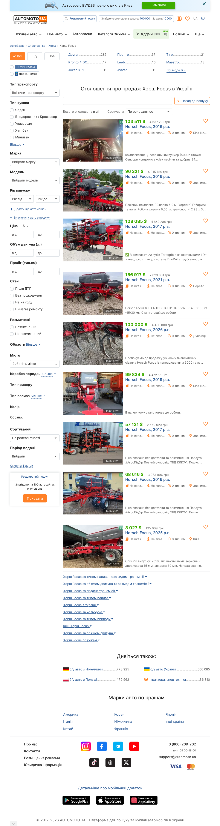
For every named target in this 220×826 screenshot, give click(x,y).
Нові (52, 56)
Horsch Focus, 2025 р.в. (147, 533)
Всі (19, 56)
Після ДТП (23, 288)
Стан (14, 281)
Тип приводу (21, 384)
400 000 (144, 18)
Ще (197, 34)
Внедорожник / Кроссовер (36, 117)
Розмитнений (25, 327)
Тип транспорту (24, 84)
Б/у (34, 56)
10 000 (167, 18)
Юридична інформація (43, 765)
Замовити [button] (158, 5)
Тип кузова (19, 102)
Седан (20, 110)
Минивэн (22, 137)
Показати (35, 498)
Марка (15, 153)
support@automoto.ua (177, 757)
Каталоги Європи (112, 34)
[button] (28, 209)
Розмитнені (20, 320)
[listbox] (26, 226)
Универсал (23, 123)
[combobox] (35, 93)
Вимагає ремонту (29, 309)
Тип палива (20, 396)
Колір (15, 407)
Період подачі (22, 448)
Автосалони (82, 34)
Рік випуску (20, 190)
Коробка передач (25, 374)
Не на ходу (23, 302)
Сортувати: (116, 111)
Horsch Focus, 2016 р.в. (147, 126)
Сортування (20, 429)
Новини (179, 34)
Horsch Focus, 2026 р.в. (147, 329)
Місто (15, 355)
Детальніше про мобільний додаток (110, 788)
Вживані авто (26, 34)
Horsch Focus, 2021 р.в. (147, 279)
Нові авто (55, 34)
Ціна (14, 226)
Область (17, 344)
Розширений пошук (82, 18)
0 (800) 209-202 (182, 744)
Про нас (31, 744)
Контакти (32, 751)
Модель (17, 172)
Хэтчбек (21, 130)
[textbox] (26, 363)
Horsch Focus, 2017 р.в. (147, 226)
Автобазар (17, 45)
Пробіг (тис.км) (23, 263)
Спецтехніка (36, 45)
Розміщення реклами (42, 758)
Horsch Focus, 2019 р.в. (147, 379)
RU (203, 18)
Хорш (52, 45)
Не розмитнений (28, 334)
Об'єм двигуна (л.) (26, 244)
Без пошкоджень (28, 295)
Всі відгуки (151, 34)
